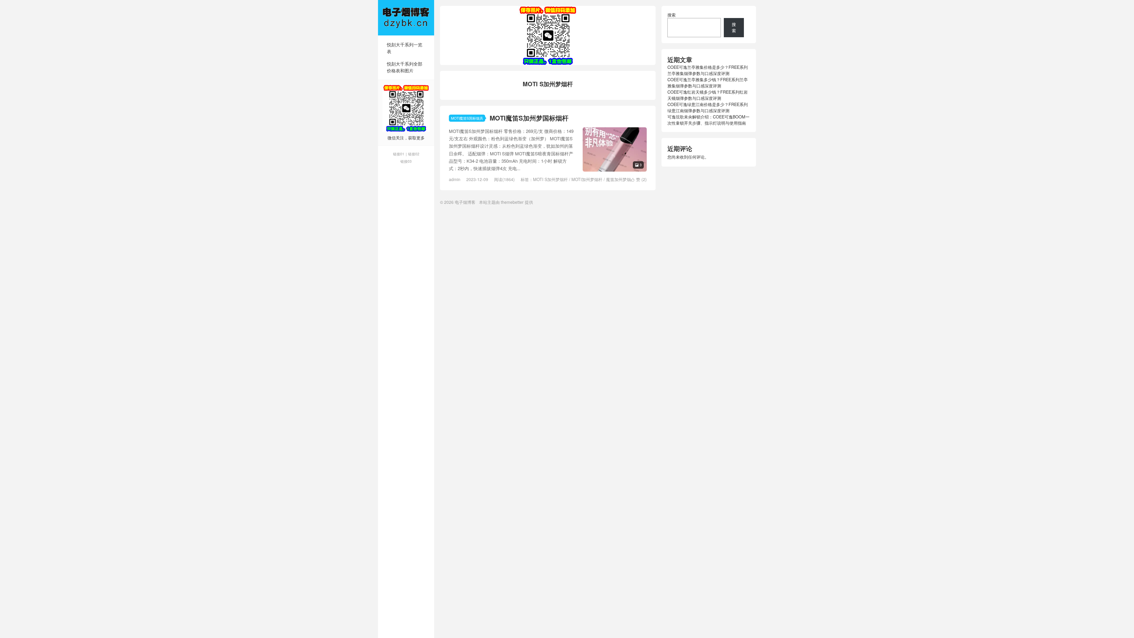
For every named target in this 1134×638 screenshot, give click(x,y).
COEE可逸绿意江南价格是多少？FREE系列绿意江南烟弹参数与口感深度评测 (707, 107)
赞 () (639, 179)
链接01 (398, 153)
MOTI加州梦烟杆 (586, 179)
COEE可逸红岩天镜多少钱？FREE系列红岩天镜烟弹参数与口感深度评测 (707, 95)
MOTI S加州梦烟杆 (550, 179)
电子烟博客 (406, 17)
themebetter (512, 202)
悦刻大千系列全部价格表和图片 (404, 67)
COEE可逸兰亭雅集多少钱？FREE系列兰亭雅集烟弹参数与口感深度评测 (707, 83)
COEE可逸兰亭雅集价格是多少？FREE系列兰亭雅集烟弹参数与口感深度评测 (707, 70)
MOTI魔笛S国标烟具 (467, 118)
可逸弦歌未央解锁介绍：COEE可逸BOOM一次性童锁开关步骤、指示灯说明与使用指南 (708, 120)
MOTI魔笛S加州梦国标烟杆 (529, 118)
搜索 (671, 15)
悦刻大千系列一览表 (404, 47)
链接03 (406, 161)
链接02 (413, 153)
